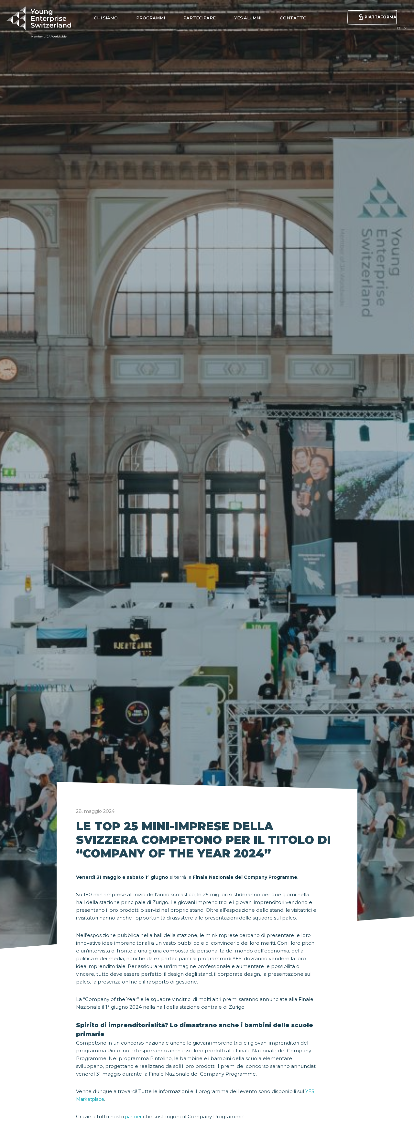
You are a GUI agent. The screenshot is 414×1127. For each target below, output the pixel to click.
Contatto (293, 17)
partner (133, 1117)
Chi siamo (106, 17)
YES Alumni (247, 17)
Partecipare (199, 17)
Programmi (150, 17)
